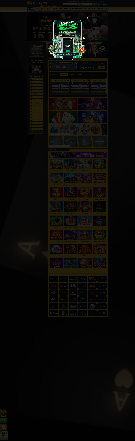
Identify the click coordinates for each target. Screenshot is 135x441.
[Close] (87, 18)
